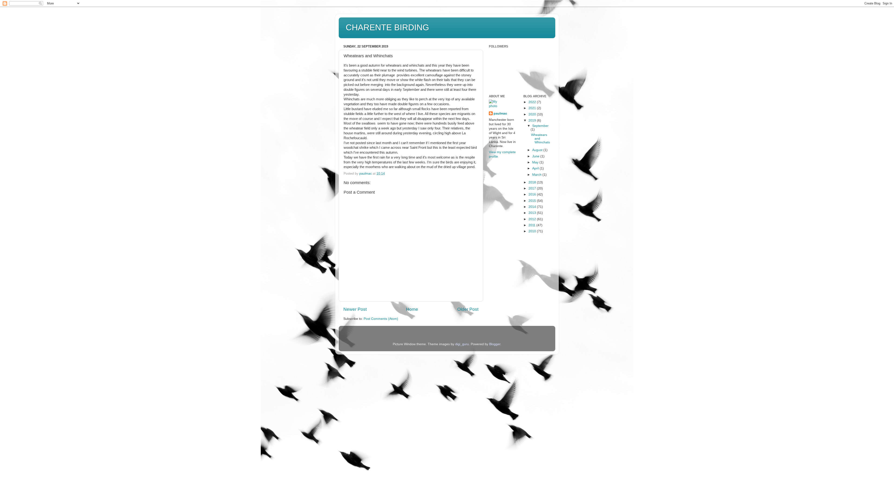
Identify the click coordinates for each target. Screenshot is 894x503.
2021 (532, 108)
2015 (532, 201)
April (536, 168)
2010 (532, 231)
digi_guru (462, 344)
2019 (532, 120)
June (536, 156)
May (535, 162)
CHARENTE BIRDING (387, 27)
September (540, 126)
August (537, 150)
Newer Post (355, 309)
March (537, 174)
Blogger (494, 344)
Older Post (467, 309)
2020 (532, 114)
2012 (532, 219)
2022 (532, 102)
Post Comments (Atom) (381, 319)
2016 (532, 194)
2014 (532, 207)
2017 (532, 188)
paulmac (500, 113)
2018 (532, 182)
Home (412, 309)
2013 (532, 213)
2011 (532, 225)
